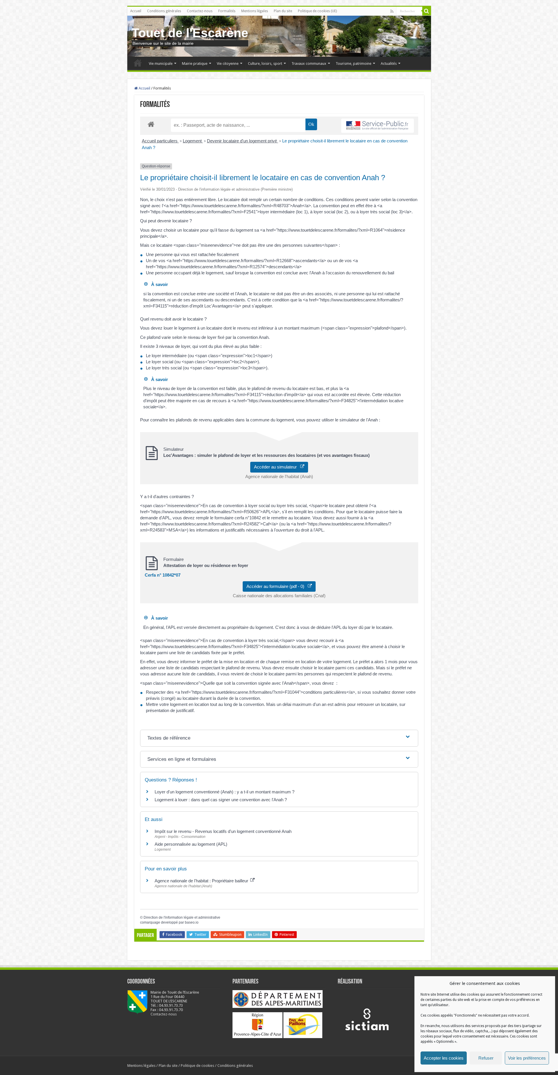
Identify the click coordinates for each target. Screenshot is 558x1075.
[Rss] (392, 11)
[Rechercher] (426, 11)
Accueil (135, 11)
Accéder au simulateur (277, 466)
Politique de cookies (197, 1065)
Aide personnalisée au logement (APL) (191, 844)
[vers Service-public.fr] (377, 126)
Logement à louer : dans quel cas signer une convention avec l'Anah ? (221, 799)
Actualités (389, 63)
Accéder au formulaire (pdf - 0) (277, 586)
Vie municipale (161, 63)
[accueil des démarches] (151, 124)
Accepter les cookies (444, 1058)
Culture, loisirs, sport (265, 63)
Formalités (226, 11)
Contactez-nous (199, 11)
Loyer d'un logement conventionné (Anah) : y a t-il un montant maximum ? (224, 791)
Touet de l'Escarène (190, 33)
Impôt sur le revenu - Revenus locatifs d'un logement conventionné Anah (223, 831)
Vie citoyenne (228, 63)
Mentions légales (254, 11)
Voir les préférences (527, 1058)
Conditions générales (164, 11)
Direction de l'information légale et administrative (182, 917)
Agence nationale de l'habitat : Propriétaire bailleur (202, 880)
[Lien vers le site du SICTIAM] (367, 1019)
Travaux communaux (308, 63)
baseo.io (191, 922)
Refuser (485, 1058)
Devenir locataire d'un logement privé (242, 140)
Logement (193, 140)
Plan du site (283, 11)
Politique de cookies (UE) (317, 11)
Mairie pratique (195, 63)
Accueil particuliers (160, 140)
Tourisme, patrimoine (353, 63)
